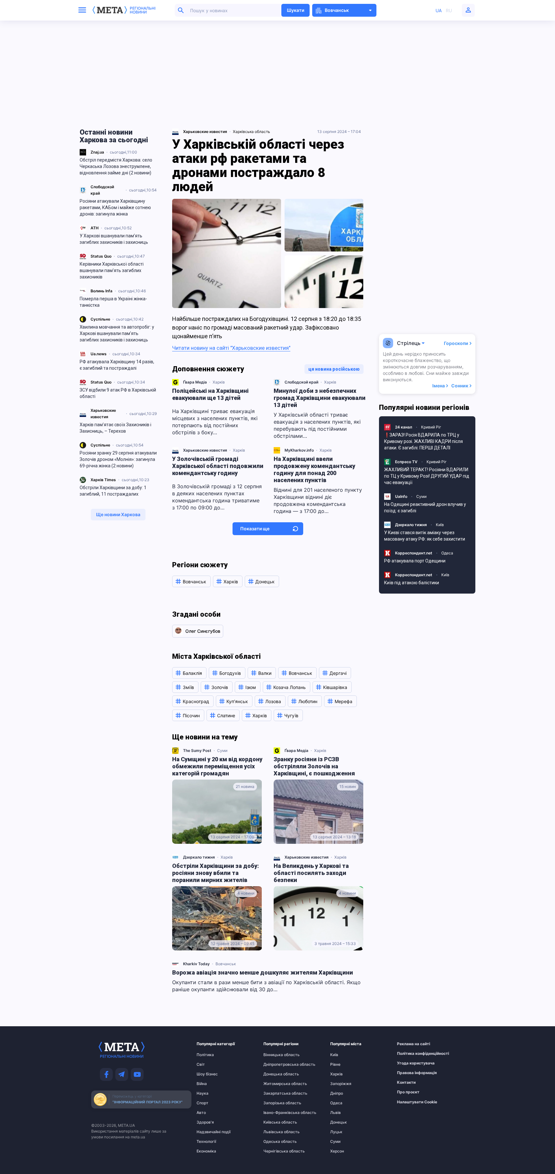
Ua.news (99, 353)
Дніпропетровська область (275, 1064)
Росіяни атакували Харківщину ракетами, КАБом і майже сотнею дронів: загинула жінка (115, 207)
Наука (202, 1093)
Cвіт (201, 1064)
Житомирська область (275, 1083)
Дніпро (336, 1093)
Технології (206, 1141)
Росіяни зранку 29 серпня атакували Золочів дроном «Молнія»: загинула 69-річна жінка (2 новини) (118, 459)
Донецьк (338, 1122)
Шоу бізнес (207, 1074)
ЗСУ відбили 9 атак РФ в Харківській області (118, 393)
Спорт (202, 1103)
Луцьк (336, 1132)
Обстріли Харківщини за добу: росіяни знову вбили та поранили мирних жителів (215, 872)
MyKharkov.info (299, 450)
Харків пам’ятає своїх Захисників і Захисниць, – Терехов (115, 428)
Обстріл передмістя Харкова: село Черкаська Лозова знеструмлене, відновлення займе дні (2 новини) (116, 166)
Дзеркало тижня (199, 857)
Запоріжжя (340, 1083)
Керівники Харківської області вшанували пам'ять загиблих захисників (112, 270)
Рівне (335, 1064)
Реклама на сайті (409, 1044)
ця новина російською (334, 369)
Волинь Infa (101, 290)
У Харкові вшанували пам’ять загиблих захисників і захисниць (114, 239)
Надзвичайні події (209, 1132)
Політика (205, 1055)
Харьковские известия (205, 450)
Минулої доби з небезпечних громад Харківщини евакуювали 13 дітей (320, 397)
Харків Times (103, 479)
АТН (95, 227)
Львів (335, 1112)
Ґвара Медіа (195, 382)
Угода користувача (409, 1063)
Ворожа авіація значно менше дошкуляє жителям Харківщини (262, 972)
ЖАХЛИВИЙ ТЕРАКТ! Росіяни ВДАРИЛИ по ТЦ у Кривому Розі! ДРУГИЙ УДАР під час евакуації (426, 476)
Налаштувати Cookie (417, 1102)
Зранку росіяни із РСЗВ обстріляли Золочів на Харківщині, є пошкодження (314, 766)
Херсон (337, 1151)
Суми (222, 750)
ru (449, 10)
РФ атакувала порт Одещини (414, 560)
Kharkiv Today (196, 963)
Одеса (447, 553)
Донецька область (275, 1074)
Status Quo (101, 256)
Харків (219, 382)
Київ (440, 524)
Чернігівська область (275, 1151)
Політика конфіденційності (409, 1053)
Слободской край (301, 382)
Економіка (206, 1151)
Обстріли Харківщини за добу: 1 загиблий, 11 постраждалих (113, 491)
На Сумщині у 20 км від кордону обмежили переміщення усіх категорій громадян (217, 766)
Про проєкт (408, 1092)
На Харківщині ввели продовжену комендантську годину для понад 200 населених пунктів (314, 469)
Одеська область (275, 1141)
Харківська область (251, 131)
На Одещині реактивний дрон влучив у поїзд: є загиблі (425, 507)
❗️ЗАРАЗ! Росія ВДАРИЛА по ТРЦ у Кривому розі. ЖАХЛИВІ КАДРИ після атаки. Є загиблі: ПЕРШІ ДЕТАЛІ (423, 441)
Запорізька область (275, 1103)
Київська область (275, 1122)
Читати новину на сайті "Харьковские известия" (231, 348)
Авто (201, 1112)
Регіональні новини (142, 10)
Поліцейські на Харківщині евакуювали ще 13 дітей (210, 394)
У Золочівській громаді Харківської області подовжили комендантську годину (217, 465)
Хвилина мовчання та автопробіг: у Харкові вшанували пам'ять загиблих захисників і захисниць (117, 333)
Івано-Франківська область (275, 1112)
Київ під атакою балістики (411, 582)
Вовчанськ (226, 963)
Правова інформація (409, 1073)
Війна (202, 1083)
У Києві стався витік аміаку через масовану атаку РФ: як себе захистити (424, 536)
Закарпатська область (275, 1093)
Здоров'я (205, 1122)
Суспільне (100, 319)
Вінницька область (275, 1055)
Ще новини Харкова (118, 514)
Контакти (406, 1082)
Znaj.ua (97, 152)
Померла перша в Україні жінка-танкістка (113, 302)
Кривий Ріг (431, 427)
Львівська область (275, 1132)
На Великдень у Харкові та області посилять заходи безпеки (311, 872)
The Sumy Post (197, 750)
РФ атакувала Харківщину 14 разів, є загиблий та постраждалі (117, 365)
